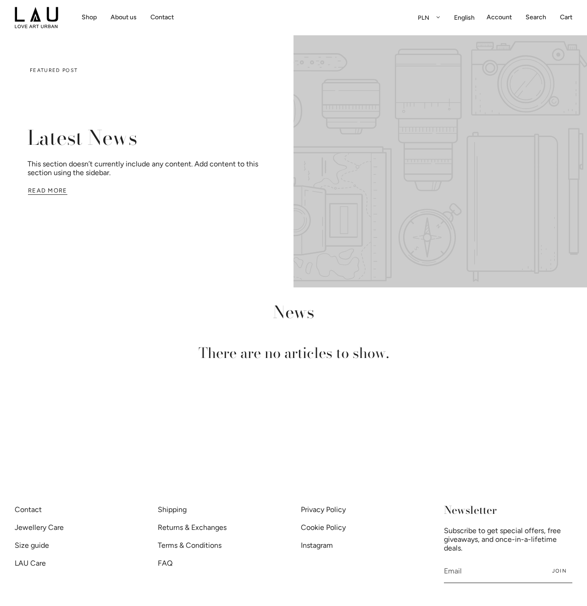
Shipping (172, 509)
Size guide (32, 545)
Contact (28, 509)
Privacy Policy (323, 509)
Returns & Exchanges (192, 527)
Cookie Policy (323, 527)
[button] (89, 17)
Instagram (317, 545)
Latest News (82, 137)
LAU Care (30, 563)
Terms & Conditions (190, 545)
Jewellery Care (39, 527)
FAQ (165, 563)
